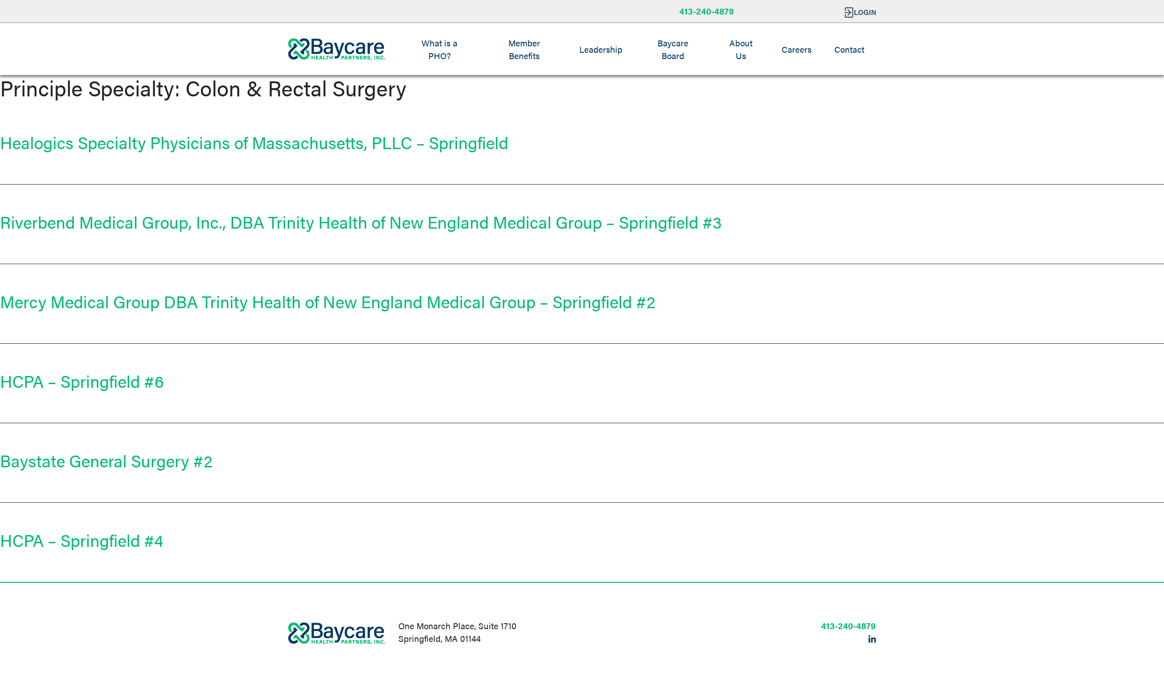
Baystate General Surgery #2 (106, 460)
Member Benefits (524, 49)
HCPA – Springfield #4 (81, 540)
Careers (797, 49)
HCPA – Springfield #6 (82, 381)
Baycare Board (672, 49)
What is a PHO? (439, 49)
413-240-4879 (706, 11)
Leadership (600, 49)
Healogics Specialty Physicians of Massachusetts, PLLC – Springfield (254, 142)
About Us (741, 49)
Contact (849, 49)
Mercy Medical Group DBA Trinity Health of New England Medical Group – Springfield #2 (327, 301)
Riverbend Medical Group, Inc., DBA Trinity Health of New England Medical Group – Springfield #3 (361, 222)
